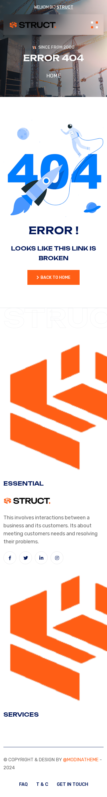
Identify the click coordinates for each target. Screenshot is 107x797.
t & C (42, 784)
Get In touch (72, 784)
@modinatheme (80, 759)
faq (23, 784)
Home (53, 76)
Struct (64, 7)
